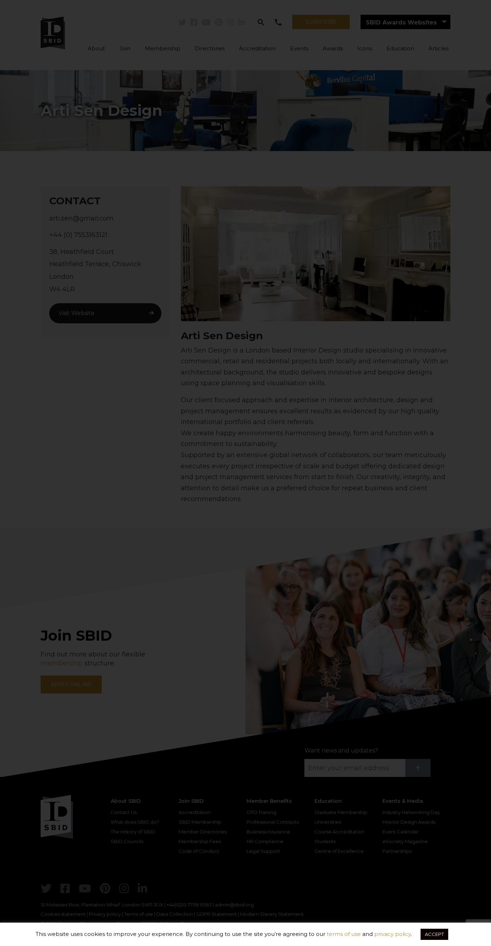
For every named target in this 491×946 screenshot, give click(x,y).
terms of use (344, 934)
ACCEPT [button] (434, 934)
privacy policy (392, 934)
